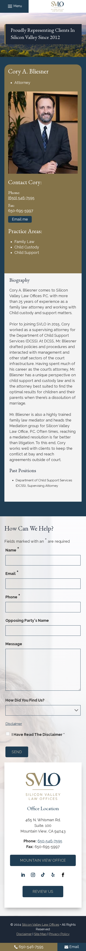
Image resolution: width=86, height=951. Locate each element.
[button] (14, 6)
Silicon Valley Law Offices (40, 925)
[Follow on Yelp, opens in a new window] (53, 875)
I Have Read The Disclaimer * (38, 734)
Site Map (40, 934)
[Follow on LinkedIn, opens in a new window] (23, 875)
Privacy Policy (59, 934)
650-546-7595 (31, 947)
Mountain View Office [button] (43, 860)
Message (13, 644)
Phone (12, 597)
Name (12, 550)
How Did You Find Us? (24, 700)
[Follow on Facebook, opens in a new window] (63, 875)
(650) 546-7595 (21, 198)
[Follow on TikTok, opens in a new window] (43, 875)
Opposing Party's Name (27, 620)
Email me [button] (20, 219)
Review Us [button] (43, 891)
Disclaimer (13, 724)
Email (74, 947)
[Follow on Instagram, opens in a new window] (33, 875)
